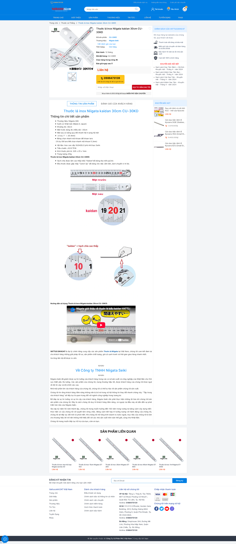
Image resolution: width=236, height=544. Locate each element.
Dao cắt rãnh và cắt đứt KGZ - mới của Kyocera (175, 109)
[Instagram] (172, 509)
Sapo (146, 538)
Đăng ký (179, 480)
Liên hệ (147, 17)
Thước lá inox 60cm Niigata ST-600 (144, 466)
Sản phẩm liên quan (118, 431)
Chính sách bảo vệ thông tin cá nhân (99, 496)
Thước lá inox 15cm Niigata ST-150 (91, 466)
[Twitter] (161, 509)
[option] (72, 48)
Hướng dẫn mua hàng (159, 2)
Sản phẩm (93, 17)
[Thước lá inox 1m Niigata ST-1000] (171, 449)
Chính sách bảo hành (93, 511)
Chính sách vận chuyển (93, 500)
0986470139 (58, 2)
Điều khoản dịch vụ (141, 2)
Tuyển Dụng (164, 17)
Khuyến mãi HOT (162, 103)
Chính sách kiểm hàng (93, 504)
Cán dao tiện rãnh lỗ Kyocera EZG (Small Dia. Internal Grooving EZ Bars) (175, 144)
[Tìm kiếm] (136, 9)
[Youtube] (167, 509)
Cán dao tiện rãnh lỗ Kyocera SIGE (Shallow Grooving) (174, 121)
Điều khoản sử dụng (92, 493)
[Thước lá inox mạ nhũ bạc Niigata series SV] (64, 449)
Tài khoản (158, 9)
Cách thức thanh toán (93, 507)
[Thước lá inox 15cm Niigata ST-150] (91, 449)
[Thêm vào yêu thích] (150, 28)
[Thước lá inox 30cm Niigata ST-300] (118, 449)
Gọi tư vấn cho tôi (141, 87)
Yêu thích (173, 9)
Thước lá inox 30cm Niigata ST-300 (117, 466)
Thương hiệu (113, 17)
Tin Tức (131, 17)
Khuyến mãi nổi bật (169, 64)
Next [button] (192, 455)
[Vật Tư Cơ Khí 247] (61, 9)
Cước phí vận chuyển (177, 2)
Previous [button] (44, 455)
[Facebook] (156, 509)
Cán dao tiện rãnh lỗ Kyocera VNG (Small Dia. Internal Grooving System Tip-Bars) (175, 133)
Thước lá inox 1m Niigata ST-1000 (170, 466)
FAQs (180, 17)
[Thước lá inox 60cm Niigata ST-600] (144, 449)
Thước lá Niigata (111, 351)
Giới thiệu (76, 17)
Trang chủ (58, 17)
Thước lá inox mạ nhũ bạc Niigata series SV (62, 466)
